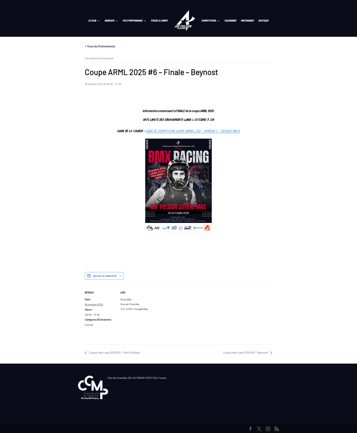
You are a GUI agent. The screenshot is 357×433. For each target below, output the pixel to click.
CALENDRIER (230, 20)
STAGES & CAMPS (159, 20)
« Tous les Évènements (100, 46)
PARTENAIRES (247, 20)
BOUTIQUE (263, 20)
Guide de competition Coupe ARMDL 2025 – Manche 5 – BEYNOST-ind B (193, 131)
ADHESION (109, 20)
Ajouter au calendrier (105, 275)
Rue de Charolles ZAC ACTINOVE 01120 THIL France (137, 377)
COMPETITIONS (209, 20)
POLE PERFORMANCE (133, 20)
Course (89, 324)
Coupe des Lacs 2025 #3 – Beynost (246, 352)
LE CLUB (92, 20)
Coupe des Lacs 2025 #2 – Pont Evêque (114, 352)
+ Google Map (140, 309)
